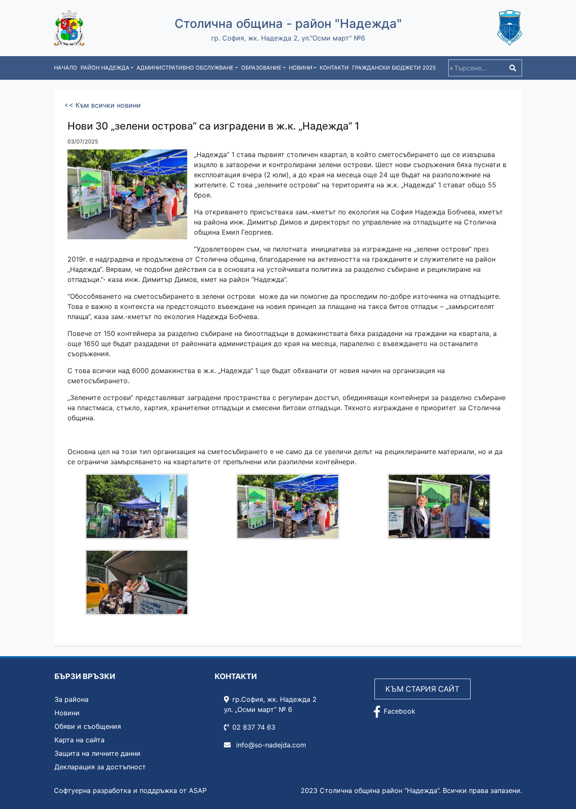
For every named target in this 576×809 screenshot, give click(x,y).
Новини (67, 713)
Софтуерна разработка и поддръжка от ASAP (130, 790)
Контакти (334, 68)
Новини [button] (300, 68)
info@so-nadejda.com (270, 745)
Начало (65, 68)
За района (71, 699)
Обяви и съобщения (87, 726)
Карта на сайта (79, 740)
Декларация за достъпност (100, 767)
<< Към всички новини (102, 105)
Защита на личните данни (97, 753)
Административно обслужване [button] (185, 68)
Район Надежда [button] (105, 68)
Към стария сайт (422, 689)
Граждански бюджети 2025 (394, 68)
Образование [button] (261, 68)
